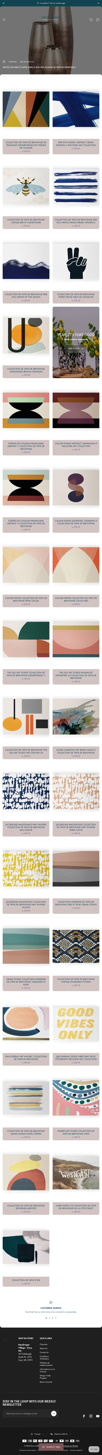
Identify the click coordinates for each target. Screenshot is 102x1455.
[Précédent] (4, 3)
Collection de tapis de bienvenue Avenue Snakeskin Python (76, 981)
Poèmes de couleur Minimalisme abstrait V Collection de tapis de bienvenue (26, 446)
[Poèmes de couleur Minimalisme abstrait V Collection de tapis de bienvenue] (26, 410)
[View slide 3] (52, 1318)
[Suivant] (98, 3)
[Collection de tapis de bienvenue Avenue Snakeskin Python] (76, 946)
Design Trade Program (45, 1376)
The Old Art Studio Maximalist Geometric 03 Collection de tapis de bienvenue (76, 675)
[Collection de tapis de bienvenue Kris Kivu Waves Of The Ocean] (26, 261)
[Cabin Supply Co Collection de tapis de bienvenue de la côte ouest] (76, 1172)
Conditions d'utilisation (44, 1357)
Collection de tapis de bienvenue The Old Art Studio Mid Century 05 (26, 751)
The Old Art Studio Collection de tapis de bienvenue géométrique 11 (26, 674)
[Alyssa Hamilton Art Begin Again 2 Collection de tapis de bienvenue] (76, 717)
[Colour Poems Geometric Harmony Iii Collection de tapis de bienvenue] (76, 488)
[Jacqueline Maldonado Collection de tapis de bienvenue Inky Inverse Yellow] (26, 869)
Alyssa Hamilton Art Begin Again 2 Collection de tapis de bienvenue (76, 751)
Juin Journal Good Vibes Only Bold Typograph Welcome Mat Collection (76, 1058)
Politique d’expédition (76, 1450)
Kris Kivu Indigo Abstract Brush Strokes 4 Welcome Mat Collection (76, 144)
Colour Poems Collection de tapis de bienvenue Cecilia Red (76, 599)
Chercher (43, 1344)
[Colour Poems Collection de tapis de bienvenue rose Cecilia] (26, 565)
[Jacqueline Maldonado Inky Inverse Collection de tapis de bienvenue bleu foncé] (26, 791)
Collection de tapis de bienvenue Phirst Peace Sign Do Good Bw (76, 296)
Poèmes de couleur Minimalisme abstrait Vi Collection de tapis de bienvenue (26, 523)
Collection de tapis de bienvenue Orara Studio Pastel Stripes (26, 1132)
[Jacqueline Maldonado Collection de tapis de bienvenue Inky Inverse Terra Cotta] (76, 791)
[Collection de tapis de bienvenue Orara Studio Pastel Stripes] (26, 1098)
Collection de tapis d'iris (26, 1280)
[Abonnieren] (53, 1413)
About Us (43, 1348)
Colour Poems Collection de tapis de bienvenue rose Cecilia (26, 599)
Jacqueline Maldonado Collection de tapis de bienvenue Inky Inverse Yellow (26, 904)
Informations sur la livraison (47, 1370)
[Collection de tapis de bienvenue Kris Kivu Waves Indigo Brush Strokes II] (76, 187)
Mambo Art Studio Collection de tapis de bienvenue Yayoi (76, 1132)
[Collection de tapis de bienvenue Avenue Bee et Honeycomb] (26, 187)
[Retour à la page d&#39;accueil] (4, 61)
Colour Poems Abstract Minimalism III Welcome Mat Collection (76, 445)
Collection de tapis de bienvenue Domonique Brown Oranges (26, 370)
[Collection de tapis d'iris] (26, 1247)
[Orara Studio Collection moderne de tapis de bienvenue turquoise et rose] (26, 946)
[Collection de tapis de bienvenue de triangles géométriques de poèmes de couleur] (26, 109)
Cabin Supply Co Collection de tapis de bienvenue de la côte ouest (76, 1207)
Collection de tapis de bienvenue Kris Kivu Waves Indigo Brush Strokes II (76, 221)
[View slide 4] (55, 1318)
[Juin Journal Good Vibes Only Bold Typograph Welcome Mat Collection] (76, 1023)
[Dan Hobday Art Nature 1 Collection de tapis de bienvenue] (26, 1023)
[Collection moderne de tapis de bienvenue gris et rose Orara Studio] (76, 869)
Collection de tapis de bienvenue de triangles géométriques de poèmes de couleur (26, 145)
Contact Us (44, 1352)
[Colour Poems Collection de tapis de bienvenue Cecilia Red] (76, 565)
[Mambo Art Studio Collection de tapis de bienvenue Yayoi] (76, 1098)
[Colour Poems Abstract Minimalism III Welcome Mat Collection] (76, 410)
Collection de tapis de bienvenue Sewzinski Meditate (26, 1207)
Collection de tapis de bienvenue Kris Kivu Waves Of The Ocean (26, 296)
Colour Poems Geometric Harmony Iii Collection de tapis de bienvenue (76, 522)
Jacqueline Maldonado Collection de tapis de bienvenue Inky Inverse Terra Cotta (76, 827)
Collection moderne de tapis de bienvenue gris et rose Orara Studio (76, 903)
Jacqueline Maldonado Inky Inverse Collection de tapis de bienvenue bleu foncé (26, 827)
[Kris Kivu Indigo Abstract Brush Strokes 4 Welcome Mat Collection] (76, 109)
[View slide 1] (46, 1318)
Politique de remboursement (46, 1364)
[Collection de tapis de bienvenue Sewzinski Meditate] (26, 1172)
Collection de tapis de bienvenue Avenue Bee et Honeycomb (26, 221)
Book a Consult (46, 1382)
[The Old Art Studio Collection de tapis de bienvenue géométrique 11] (26, 639)
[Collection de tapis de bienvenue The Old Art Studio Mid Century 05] (26, 717)
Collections (13, 61)
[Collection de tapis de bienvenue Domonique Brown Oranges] (26, 336)
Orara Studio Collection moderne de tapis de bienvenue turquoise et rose (26, 982)
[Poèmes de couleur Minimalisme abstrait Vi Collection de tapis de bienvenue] (26, 488)
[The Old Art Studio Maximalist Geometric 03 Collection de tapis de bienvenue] (76, 639)
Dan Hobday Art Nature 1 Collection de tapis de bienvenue (26, 1058)
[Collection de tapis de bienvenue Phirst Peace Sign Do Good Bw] (76, 261)
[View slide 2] (49, 1318)
